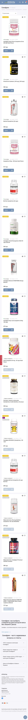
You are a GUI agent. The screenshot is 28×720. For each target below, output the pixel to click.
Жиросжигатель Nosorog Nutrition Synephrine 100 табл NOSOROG (12, 520)
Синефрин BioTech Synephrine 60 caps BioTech (13, 480)
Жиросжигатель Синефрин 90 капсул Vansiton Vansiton (12, 560)
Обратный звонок (5, 691)
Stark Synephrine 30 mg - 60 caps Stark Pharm (13, 361)
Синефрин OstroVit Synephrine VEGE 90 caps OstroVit (13, 241)
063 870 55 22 (5, 690)
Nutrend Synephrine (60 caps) (10, 121)
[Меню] (2, 2)
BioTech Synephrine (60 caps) (10, 201)
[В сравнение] (22, 17)
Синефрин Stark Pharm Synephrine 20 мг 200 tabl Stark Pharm (13, 42)
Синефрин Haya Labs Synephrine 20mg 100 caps (13, 321)
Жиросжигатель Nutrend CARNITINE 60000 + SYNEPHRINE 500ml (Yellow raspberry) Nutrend (12, 601)
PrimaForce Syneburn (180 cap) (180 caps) (14, 81)
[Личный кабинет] (23, 2)
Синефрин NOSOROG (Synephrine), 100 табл (13, 441)
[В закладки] (25, 17)
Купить (6, 50)
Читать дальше (5, 632)
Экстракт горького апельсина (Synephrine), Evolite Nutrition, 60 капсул (13, 401)
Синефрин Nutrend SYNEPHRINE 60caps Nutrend (13, 281)
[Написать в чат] (25, 717)
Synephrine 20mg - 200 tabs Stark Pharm (13, 161)
